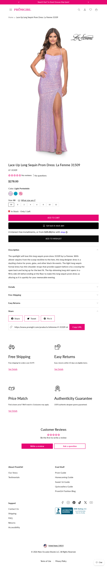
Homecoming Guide (64, 477)
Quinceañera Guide (64, 486)
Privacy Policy (60, 561)
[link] (84, 9)
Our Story (12, 472)
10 (49, 204)
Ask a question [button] (70, 446)
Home (10, 17)
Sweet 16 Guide (62, 482)
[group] (53, 91)
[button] (10, 9)
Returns (11, 522)
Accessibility (14, 527)
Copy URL (77, 327)
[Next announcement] (88, 2)
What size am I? (28, 200)
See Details (12, 369)
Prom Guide (60, 472)
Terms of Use (46, 561)
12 (56, 204)
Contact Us (13, 509)
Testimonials (14, 477)
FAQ (10, 518)
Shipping (12, 513)
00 (11, 204)
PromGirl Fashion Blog (65, 491)
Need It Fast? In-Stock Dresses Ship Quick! (53, 2)
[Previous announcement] (18, 2)
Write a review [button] (37, 446)
